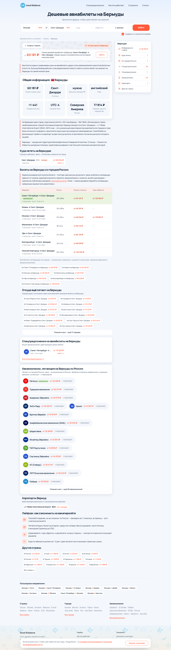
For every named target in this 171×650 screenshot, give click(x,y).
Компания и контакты (125, 636)
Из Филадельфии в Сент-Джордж (76, 315)
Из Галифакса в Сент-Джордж (40, 304)
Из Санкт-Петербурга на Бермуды (39, 267)
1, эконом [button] (119, 27)
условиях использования (90, 641)
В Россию (32, 554)
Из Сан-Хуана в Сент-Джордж (76, 326)
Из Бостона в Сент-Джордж (76, 309)
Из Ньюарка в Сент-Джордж (75, 298)
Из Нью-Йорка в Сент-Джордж (40, 298)
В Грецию (77, 564)
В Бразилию (98, 564)
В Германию (72, 559)
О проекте (133, 5)
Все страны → (29, 570)
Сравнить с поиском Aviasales (138, 34)
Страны (46, 39)
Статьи (145, 5)
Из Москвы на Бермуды (35, 273)
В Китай (70, 554)
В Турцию (51, 559)
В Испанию (90, 554)
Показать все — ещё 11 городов (67, 332)
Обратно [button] (99, 27)
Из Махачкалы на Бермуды (69, 273)
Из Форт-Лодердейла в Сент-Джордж (43, 320)
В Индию (93, 559)
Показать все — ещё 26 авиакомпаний (66, 489)
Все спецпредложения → (33, 359)
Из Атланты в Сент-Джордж (39, 315)
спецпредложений (59, 181)
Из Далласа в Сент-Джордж (39, 326)
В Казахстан (55, 564)
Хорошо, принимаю (137, 643)
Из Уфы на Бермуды (34, 278)
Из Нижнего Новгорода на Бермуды (40, 284)
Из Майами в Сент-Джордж (76, 304)
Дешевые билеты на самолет (30, 39)
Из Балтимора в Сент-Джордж (40, 309)
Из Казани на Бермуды (75, 267)
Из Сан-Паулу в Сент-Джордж (83, 320)
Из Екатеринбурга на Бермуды (67, 278)
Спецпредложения (95, 5)
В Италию (31, 559)
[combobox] (32, 27)
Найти (102, 54)
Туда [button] (78, 27)
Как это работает (116, 5)
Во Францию (33, 564)
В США (51, 554)
